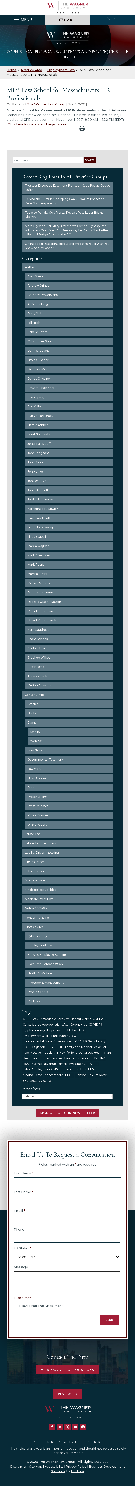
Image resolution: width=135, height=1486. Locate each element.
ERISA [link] (77, 1041)
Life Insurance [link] (35, 862)
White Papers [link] (37, 824)
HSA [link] (26, 1064)
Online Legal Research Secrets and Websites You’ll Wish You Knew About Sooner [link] (67, 246)
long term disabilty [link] (73, 1069)
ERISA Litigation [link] (34, 1047)
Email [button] (70, 19)
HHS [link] (94, 1058)
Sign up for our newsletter (67, 1113)
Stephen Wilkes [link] (39, 657)
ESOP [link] (59, 1047)
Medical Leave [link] (33, 1075)
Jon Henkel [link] (36, 471)
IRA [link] (89, 1064)
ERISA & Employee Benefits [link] (47, 954)
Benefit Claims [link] (81, 1019)
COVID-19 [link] (95, 1024)
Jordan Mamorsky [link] (40, 499)
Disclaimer (22, 1298)
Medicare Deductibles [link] (40, 889)
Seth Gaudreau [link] (39, 629)
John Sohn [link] (35, 462)
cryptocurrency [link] (34, 1030)
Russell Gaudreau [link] (40, 611)
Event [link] (32, 722)
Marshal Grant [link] (37, 574)
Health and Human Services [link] (42, 1058)
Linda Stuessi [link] (37, 536)
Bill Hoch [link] (34, 322)
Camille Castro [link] (38, 332)
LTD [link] (91, 1069)
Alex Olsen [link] (35, 276)
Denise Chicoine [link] (39, 378)
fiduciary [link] (49, 1052)
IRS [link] (96, 1064)
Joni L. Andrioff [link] (38, 490)
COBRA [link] (98, 1019)
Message (21, 1267)
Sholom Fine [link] (36, 648)
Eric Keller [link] (35, 406)
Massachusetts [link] (35, 880)
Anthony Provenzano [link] (43, 295)
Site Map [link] (35, 1466)
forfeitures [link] (74, 1052)
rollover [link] (101, 1075)
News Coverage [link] (38, 778)
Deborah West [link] (38, 369)
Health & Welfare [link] (40, 973)
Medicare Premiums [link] (39, 899)
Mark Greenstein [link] (39, 555)
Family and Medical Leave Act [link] (85, 1047)
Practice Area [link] (34, 927)
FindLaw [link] (77, 1471)
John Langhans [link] (38, 453)
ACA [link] (36, 1019)
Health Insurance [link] (76, 1058)
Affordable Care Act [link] (55, 1019)
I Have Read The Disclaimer (41, 1306)
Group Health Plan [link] (97, 1052)
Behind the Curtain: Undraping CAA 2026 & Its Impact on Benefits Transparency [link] (64, 201)
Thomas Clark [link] (37, 676)
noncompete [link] (54, 1075)
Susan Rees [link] (36, 667)
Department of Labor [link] (62, 1030)
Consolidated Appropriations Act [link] (45, 1024)
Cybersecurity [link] (37, 936)
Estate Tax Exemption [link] (40, 843)
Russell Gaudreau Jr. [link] (42, 620)
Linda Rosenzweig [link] (40, 527)
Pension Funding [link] (37, 917)
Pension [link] (81, 1075)
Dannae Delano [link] (39, 350)
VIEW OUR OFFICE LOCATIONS (67, 1370)
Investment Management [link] (46, 982)
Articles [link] (33, 704)
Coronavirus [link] (78, 1024)
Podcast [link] (33, 787)
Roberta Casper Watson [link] (44, 601)
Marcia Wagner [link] (38, 546)
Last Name (23, 1192)
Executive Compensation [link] (45, 964)
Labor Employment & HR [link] (40, 1069)
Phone (19, 1230)
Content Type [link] (35, 694)
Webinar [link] (36, 741)
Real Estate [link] (36, 1001)
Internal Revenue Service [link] (49, 1064)
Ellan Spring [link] (36, 397)
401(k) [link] (27, 1019)
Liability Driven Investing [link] (42, 852)
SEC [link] (25, 1080)
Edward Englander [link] (41, 388)
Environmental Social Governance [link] (47, 1041)
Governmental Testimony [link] (46, 759)
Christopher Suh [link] (39, 341)
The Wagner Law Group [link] (46, 104)
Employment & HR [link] (36, 1035)
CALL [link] (114, 18)
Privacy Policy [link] (76, 1466)
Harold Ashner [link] (38, 425)
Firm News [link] (35, 750)
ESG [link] (50, 1047)
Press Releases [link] (38, 806)
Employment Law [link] (40, 945)
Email (19, 1211)
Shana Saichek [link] (38, 639)
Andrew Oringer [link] (39, 285)
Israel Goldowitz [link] (39, 434)
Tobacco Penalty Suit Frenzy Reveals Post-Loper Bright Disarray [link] (64, 214)
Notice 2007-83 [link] (36, 908)
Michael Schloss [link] (39, 583)
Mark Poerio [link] (36, 564)
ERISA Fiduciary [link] (94, 1041)
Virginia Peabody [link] (39, 685)
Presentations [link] (37, 796)
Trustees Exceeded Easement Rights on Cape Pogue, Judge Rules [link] (67, 187)
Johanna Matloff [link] (39, 443)
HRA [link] (102, 1058)
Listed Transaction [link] (37, 871)
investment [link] (77, 1064)
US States (22, 1248)
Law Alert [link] (34, 769)
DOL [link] (82, 1030)
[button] (22, 20)
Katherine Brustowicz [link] (43, 508)
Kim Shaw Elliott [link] (39, 518)
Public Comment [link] (40, 815)
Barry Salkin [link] (36, 313)
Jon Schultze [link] (37, 481)
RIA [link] (91, 1075)
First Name (23, 1173)
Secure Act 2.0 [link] (40, 1080)
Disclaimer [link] (18, 1466)
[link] (67, 7)
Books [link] (32, 713)
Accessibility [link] (54, 1466)
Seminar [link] (36, 731)
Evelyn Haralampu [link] (41, 415)
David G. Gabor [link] (38, 360)
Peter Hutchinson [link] (40, 592)
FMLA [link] (61, 1052)
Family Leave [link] (32, 1052)
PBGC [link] (69, 1075)
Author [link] (30, 267)
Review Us (67, 1394)
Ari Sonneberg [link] (38, 304)
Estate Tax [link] (32, 834)
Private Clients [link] (38, 992)
